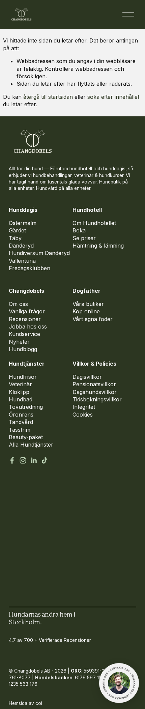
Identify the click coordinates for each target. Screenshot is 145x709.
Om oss (18, 304)
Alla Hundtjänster (31, 444)
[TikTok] (44, 460)
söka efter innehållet (113, 96)
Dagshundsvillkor (94, 392)
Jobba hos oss (28, 326)
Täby (15, 238)
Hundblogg (23, 349)
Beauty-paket (26, 437)
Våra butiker (88, 304)
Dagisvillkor (87, 376)
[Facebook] (12, 460)
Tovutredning (26, 406)
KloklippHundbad (20, 396)
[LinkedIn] (33, 460)
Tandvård (21, 422)
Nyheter (19, 341)
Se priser (84, 238)
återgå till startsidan (48, 96)
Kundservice (24, 334)
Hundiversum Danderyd (39, 253)
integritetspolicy (33, 593)
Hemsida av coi (25, 703)
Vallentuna (22, 260)
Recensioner (25, 319)
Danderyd (21, 245)
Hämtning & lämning (98, 245)
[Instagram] (23, 460)
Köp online (86, 311)
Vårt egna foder (92, 319)
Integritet (83, 406)
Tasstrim (19, 429)
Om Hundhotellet (94, 223)
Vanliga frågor (27, 311)
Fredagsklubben (29, 268)
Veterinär (20, 384)
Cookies (82, 414)
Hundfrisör (23, 376)
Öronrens (21, 414)
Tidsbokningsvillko (95, 399)
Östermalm (22, 223)
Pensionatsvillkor (94, 384)
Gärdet (17, 230)
